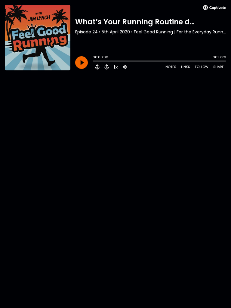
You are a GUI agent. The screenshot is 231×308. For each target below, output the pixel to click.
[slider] (94, 62)
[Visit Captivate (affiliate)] (214, 8)
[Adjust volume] (124, 66)
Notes (170, 66)
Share (218, 66)
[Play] (81, 62)
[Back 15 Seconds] (97, 66)
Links (185, 66)
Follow (201, 66)
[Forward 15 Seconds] (106, 66)
